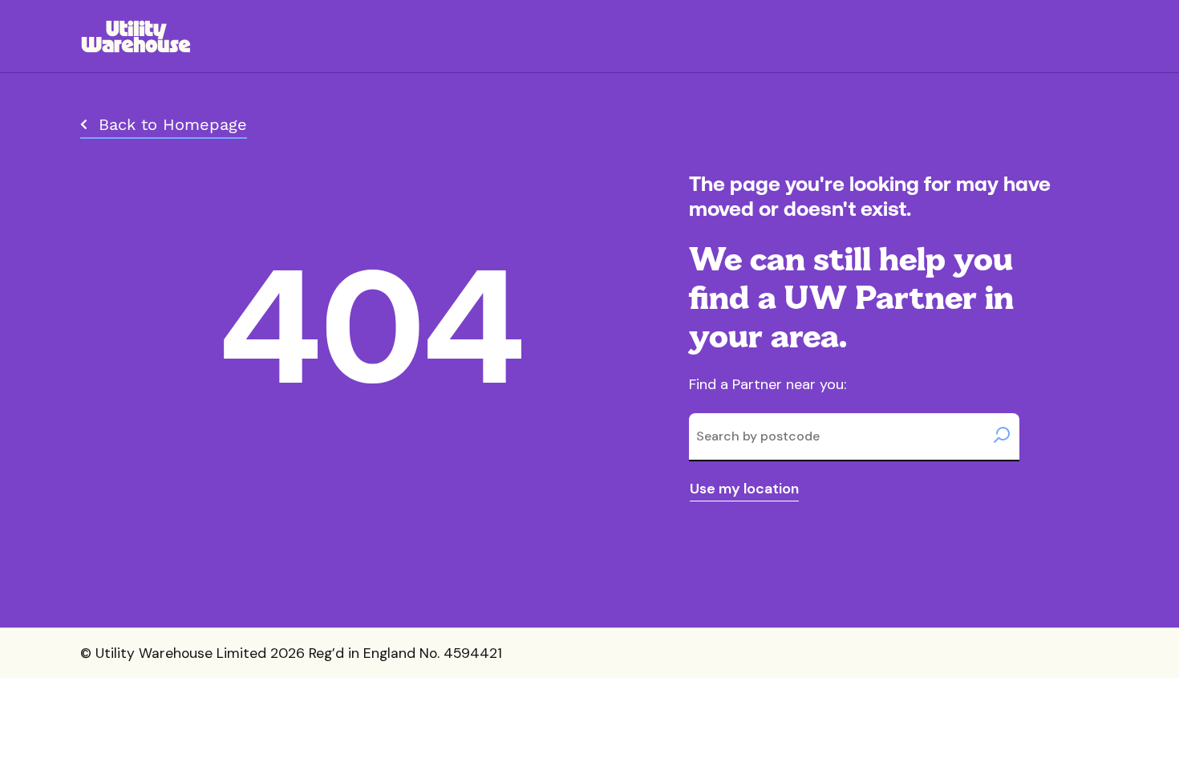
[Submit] (1001, 436)
